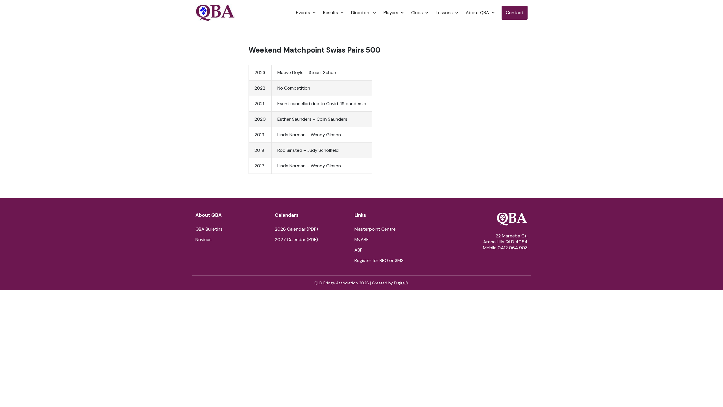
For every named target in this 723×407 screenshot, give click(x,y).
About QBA (477, 13)
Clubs (417, 13)
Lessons (444, 13)
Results (330, 13)
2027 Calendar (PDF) (296, 240)
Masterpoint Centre (375, 229)
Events (303, 13)
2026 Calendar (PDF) (296, 229)
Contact (514, 13)
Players (391, 13)
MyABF (361, 240)
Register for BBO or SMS (379, 260)
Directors (361, 13)
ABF (358, 250)
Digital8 (401, 282)
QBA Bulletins (209, 229)
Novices (203, 240)
